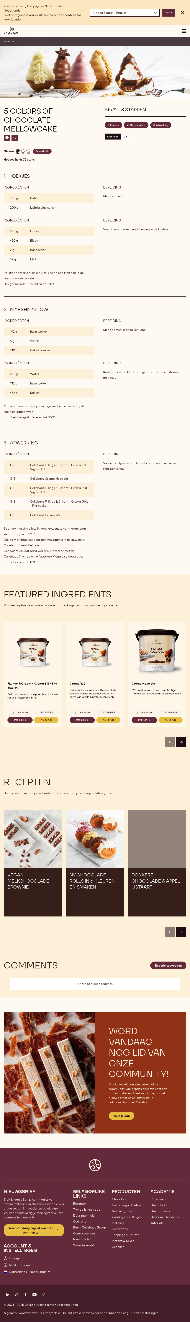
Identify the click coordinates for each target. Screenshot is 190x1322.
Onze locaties (160, 1211)
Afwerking (162, 125)
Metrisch (112, 136)
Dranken (118, 1247)
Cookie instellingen (144, 1313)
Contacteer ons (84, 1233)
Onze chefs (158, 1205)
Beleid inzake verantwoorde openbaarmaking (95, 1313)
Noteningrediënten (125, 1211)
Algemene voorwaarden (21, 1313)
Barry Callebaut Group (89, 1227)
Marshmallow (137, 125)
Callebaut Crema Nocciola (49, 478)
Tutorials (156, 1223)
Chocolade (119, 1199)
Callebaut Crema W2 (45, 515)
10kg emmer (170, 712)
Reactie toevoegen (168, 965)
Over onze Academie (165, 1217)
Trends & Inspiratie (86, 1209)
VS (125, 136)
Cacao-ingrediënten (126, 1205)
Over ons (79, 1221)
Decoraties (120, 1229)
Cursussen (158, 1199)
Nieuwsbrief (82, 1239)
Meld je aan (121, 1116)
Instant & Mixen (123, 1241)
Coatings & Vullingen (127, 1217)
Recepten (9, 41)
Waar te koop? (83, 1245)
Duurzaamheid (84, 1215)
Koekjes (114, 125)
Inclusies (118, 1223)
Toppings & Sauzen (125, 1235)
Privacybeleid (50, 1313)
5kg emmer (46, 712)
